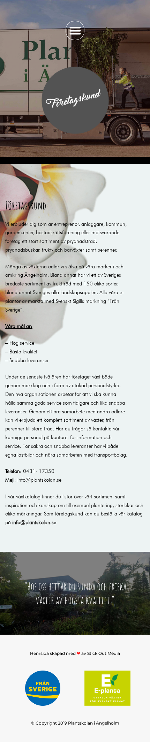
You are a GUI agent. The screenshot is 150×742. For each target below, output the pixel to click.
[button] (75, 30)
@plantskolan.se (39, 521)
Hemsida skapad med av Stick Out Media (75, 653)
